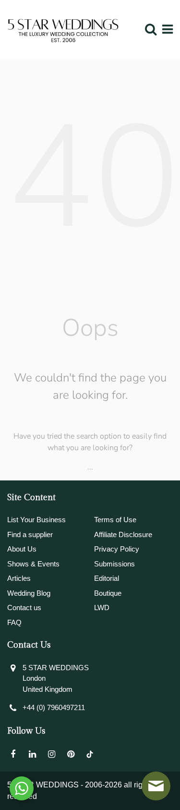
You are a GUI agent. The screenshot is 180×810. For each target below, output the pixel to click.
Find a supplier (30, 534)
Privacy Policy (116, 549)
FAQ (14, 622)
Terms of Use (115, 519)
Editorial (106, 578)
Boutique (107, 593)
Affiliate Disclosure (123, 534)
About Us (21, 549)
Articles (19, 578)
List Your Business (36, 519)
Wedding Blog (28, 593)
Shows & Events (33, 564)
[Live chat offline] (156, 786)
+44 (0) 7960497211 (54, 707)
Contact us (24, 607)
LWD (101, 607)
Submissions (114, 564)
